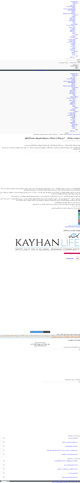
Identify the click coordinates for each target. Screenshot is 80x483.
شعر (74, 22)
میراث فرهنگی (72, 27)
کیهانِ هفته (75, 51)
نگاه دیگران (72, 44)
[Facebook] (40, 212)
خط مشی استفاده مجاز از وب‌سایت (59, 482)
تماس (76, 66)
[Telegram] (40, 216)
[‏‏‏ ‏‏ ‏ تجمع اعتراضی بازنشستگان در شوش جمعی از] (60, 319)
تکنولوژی (73, 35)
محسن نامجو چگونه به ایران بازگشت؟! (70, 454)
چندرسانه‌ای (75, 2)
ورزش (73, 32)
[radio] (79, 206)
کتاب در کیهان (72, 18)
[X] (40, 211)
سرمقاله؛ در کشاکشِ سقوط (72, 446)
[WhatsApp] (40, 214)
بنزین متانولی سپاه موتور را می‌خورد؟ (70, 442)
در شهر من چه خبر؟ (71, 25)
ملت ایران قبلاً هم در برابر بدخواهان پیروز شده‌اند (68, 468)
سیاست (76, 38)
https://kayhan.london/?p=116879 (72, 226)
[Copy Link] (40, 220)
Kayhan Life (75, 1)
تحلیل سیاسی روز (71, 39)
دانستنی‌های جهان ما (71, 6)
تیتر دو (73, 54)
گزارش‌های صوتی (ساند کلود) (69, 13)
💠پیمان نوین (72, 48)
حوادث (73, 33)
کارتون (73, 15)
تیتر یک (73, 53)
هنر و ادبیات (75, 14)
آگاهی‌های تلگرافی (71, 9)
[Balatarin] (40, 218)
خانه (77, 55)
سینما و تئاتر (72, 19)
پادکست (73, 7)
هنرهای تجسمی (72, 20)
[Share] (40, 224)
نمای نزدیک (72, 5)
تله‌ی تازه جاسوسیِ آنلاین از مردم (71, 464)
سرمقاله (73, 52)
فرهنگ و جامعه (74, 24)
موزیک (73, 21)
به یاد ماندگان (72, 31)
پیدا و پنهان (73, 49)
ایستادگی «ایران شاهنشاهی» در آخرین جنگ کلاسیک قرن (66, 460)
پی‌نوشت (73, 12)
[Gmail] (40, 222)
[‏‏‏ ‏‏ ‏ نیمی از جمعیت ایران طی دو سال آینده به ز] (20, 296)
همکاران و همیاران (74, 65)
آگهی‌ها (76, 68)
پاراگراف (73, 11)
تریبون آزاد (73, 46)
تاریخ (74, 26)
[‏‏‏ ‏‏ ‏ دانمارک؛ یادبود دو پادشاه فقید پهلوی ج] (20, 273)
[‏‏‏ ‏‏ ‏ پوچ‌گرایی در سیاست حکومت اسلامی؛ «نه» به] (20, 319)
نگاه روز (73, 42)
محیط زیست (72, 40)
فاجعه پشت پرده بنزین (73, 437)
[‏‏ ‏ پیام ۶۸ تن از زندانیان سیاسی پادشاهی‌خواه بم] (60, 296)
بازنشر (73, 47)
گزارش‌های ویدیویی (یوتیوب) (69, 8)
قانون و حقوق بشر (71, 41)
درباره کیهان (72, 57)
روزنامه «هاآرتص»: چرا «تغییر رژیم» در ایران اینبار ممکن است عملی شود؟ (62, 450)
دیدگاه (73, 45)
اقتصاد (76, 34)
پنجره (74, 4)
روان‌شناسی (72, 29)
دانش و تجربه (72, 37)
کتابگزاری (73, 16)
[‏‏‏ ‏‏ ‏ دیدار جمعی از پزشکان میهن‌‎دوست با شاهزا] (60, 273)
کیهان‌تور (73, 28)
